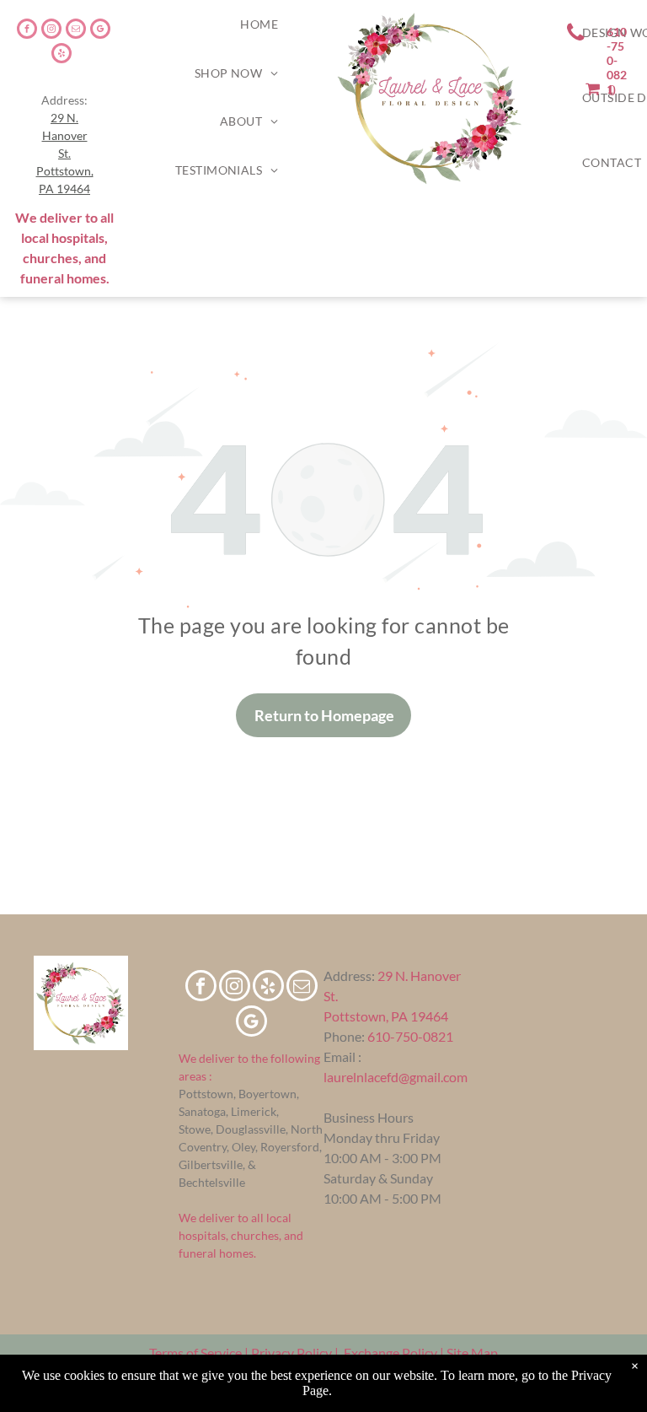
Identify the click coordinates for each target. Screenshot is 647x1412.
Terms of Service (195, 1353)
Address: (349, 975)
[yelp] (61, 55)
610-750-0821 (410, 1036)
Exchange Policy (390, 1353)
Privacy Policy (291, 1353)
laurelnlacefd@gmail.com (396, 1077)
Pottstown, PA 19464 (386, 1016)
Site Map (472, 1353)
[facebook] (27, 31)
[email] (76, 31)
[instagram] (51, 31)
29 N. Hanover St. (65, 135)
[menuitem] (259, 24)
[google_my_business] (100, 31)
